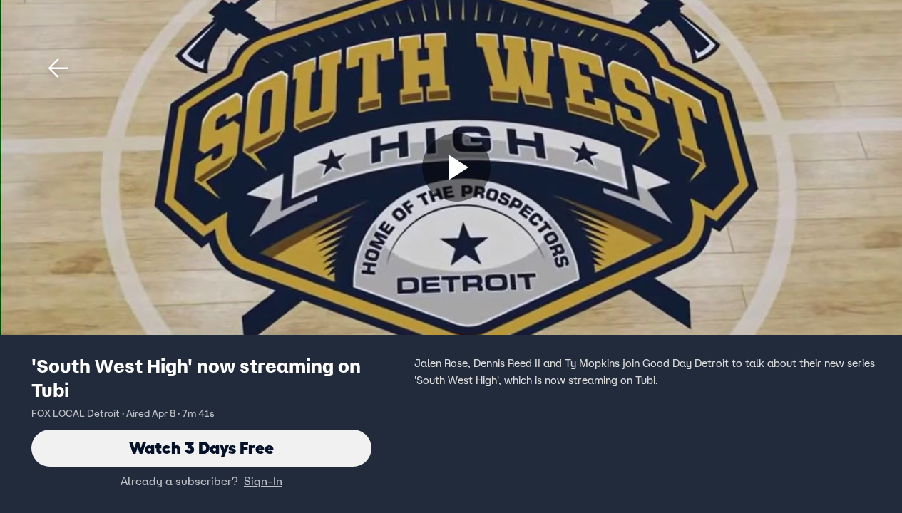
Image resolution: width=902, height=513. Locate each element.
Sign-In (263, 481)
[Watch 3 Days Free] (456, 167)
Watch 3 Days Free (201, 447)
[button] (58, 68)
